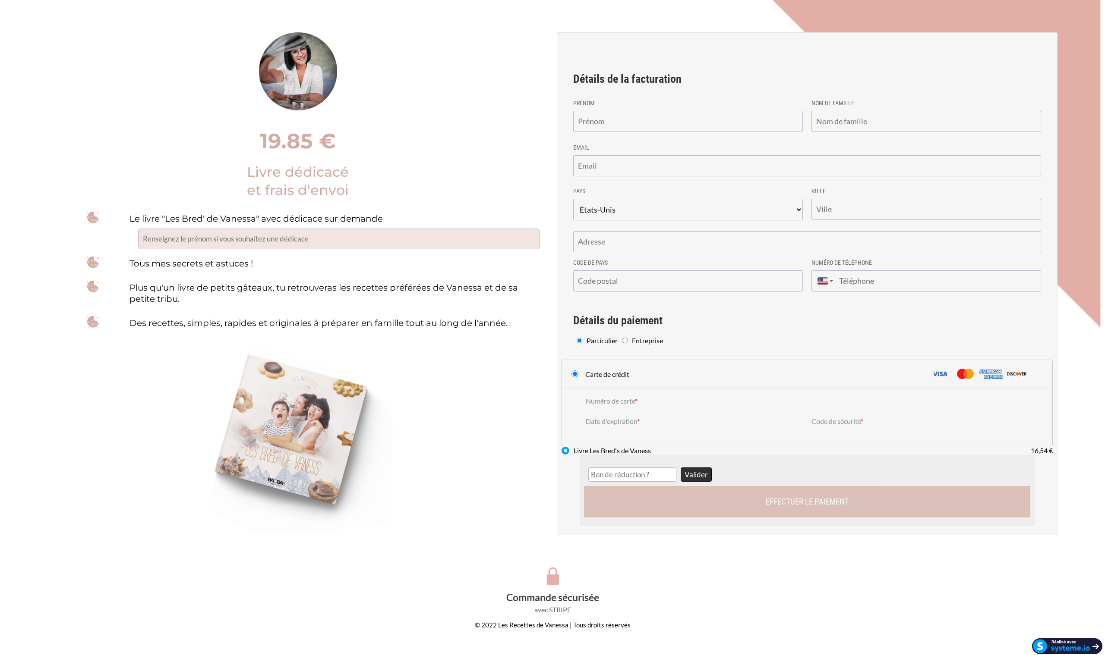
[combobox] (823, 280)
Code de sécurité (836, 421)
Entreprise (647, 340)
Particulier (602, 340)
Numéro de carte (610, 401)
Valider (696, 474)
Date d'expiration (611, 421)
